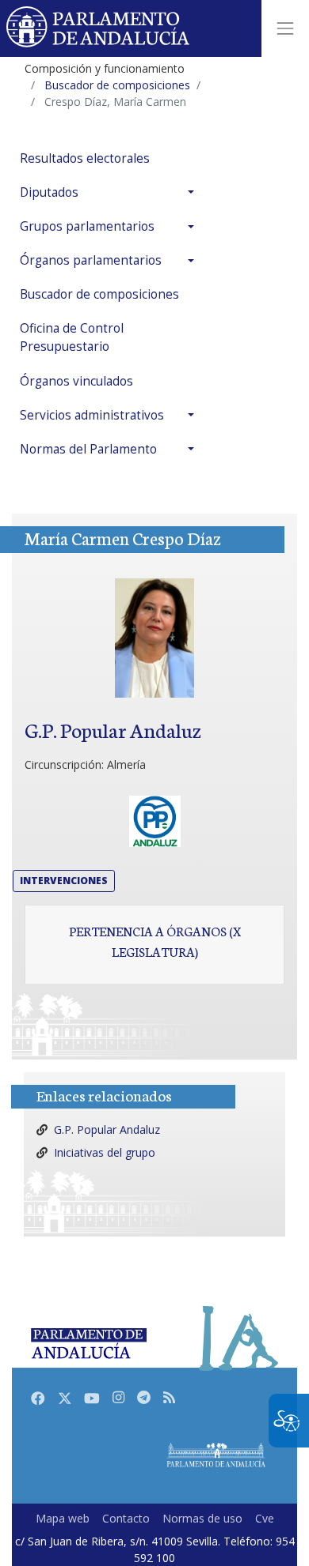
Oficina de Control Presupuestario (72, 337)
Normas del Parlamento (88, 449)
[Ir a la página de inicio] (98, 28)
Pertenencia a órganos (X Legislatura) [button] (155, 941)
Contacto (126, 1518)
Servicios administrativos (92, 415)
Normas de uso (202, 1518)
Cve (264, 1518)
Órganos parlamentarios (91, 260)
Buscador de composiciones (99, 294)
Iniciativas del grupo (104, 1152)
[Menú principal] (285, 28)
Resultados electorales (85, 158)
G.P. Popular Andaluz (107, 1129)
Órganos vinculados (76, 381)
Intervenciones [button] (64, 880)
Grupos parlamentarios (87, 226)
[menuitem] (111, 158)
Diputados (49, 192)
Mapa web (63, 1518)
